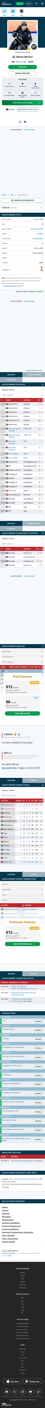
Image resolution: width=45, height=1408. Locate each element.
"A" (18, 420)
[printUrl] (25, 122)
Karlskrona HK (13, 470)
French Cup (27, 553)
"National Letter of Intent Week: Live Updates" (27, 1161)
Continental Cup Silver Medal (22, 999)
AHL (22, 1307)
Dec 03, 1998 (38, 219)
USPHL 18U (27, 429)
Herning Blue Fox (14, 495)
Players (11, 874)
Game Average (34, 375)
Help (22, 1355)
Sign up (20, 3)
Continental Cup (29, 557)
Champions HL (29, 561)
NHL (22, 1298)
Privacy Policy (22, 1358)
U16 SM (26, 425)
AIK (10, 466)
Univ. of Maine (13, 454)
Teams (34, 780)
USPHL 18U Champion (19, 986)
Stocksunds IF (38, 238)
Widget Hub (22, 1349)
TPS (17, 62)
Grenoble (12, 499)
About (22, 1352)
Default (11, 375)
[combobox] (2, 395)
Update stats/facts (24, 200)
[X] (15, 1392)
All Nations (22, 1288)
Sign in (29, 3)
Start (4, 195)
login (21, 768)
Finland (22, 1282)
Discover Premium (22, 944)
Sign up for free (9, 768)
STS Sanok (12, 491)
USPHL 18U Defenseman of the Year (24, 989)
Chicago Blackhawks (22, 1323)
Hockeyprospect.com (11, 286)
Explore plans (22, 713)
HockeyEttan (28, 470)
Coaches (11, 380)
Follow (22, 67)
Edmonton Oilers (22, 1329)
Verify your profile (8, 1253)
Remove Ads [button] (29, 130)
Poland (26, 491)
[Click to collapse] (43, 384)
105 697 (12, 109)
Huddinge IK (13, 474)
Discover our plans (22, 103)
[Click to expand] (43, 879)
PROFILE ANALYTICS (29, 109)
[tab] (11, 374)
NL (22, 1313)
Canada (22, 1276)
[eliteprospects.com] (6, 3)
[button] (22, 67)
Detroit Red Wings (22, 1326)
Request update (36, 291)
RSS (22, 1367)
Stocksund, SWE (37, 229)
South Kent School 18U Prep (12, 1138)
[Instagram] (23, 1392)
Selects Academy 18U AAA (14, 430)
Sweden (40, 234)
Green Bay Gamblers (12, 442)
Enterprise (22, 1370)
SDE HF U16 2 (13, 404)
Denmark (27, 495)
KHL (22, 1301)
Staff (33, 874)
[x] (20, 122)
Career (22, 1373)
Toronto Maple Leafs (22, 1338)
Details (38, 1021)
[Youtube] (30, 1392)
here (10, 1256)
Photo (22, 1361)
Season (11, 974)
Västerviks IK (13, 462)
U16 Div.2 (27, 404)
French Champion (18, 1001)
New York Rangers (22, 1332)
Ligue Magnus (28, 499)
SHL (22, 1304)
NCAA (25, 454)
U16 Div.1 (27, 408)
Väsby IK (11, 478)
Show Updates (22, 73)
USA (22, 1279)
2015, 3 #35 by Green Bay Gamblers (23, 1179)
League (33, 974)
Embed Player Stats (34, 370)
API (22, 1364)
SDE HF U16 (13, 412)
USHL (25, 441)
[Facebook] (7, 1392)
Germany (22, 1285)
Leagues (11, 780)
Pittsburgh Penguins (22, 1335)
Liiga (23, 62)
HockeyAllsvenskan (30, 462)
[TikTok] (38, 1392)
